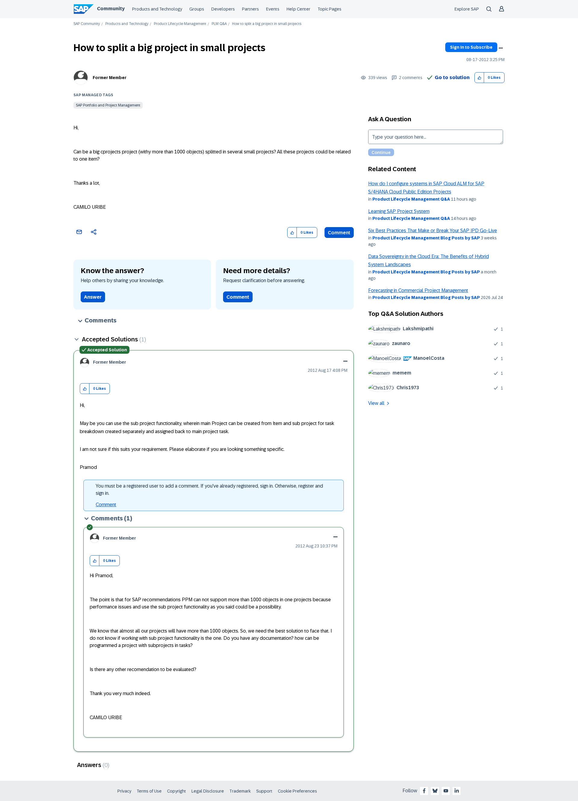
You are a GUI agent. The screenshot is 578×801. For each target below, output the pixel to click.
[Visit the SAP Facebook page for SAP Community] (424, 790)
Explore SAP (467, 9)
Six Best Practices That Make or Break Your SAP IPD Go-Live (432, 230)
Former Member (109, 77)
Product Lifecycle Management (180, 24)
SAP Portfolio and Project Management (108, 105)
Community (111, 8)
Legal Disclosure (207, 791)
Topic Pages (329, 9)
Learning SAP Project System (399, 211)
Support (264, 791)
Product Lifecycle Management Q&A (411, 199)
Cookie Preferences (297, 791)
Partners (250, 9)
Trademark (240, 791)
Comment (339, 232)
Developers (223, 9)
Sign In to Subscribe (471, 47)
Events (272, 9)
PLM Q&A (219, 24)
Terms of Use (149, 791)
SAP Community (86, 24)
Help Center (298, 9)
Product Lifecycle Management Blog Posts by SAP (426, 238)
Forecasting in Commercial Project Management (418, 290)
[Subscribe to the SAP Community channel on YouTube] (445, 790)
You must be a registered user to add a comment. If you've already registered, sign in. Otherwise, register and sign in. (209, 489)
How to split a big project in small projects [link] (266, 24)
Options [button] (500, 48)
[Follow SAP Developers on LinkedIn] (456, 790)
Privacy (124, 791)
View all (376, 403)
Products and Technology (157, 9)
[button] (479, 77)
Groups (196, 9)
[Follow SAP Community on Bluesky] (435, 790)
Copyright (176, 791)
